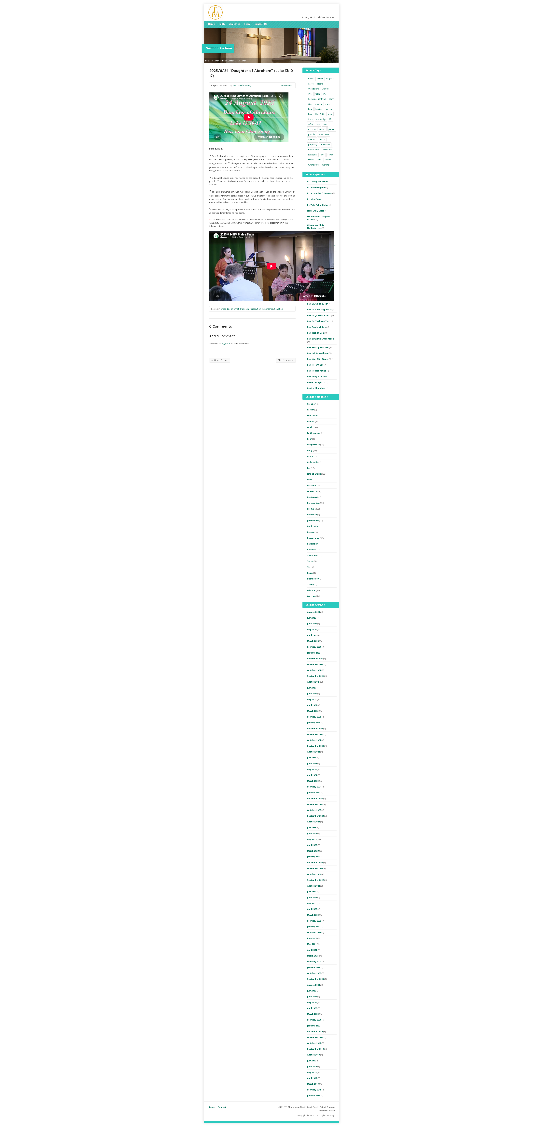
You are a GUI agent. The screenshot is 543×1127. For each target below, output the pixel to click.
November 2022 (315, 868)
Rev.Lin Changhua (316, 388)
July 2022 (311, 891)
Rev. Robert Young (316, 370)
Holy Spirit (320, 114)
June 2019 (312, 1066)
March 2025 (313, 711)
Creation (311, 404)
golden (318, 104)
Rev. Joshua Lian (315, 332)
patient (331, 129)
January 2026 (313, 652)
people (311, 134)
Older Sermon (286, 360)
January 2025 (313, 722)
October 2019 (314, 1043)
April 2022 (312, 909)
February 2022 (314, 920)
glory (331, 99)
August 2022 (313, 885)
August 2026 (313, 612)
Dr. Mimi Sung (314, 199)
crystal (320, 78)
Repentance (267, 309)
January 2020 (313, 1025)
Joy (308, 468)
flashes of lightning (317, 99)
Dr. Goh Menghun (316, 187)
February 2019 (314, 1089)
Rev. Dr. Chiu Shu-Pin (317, 303)
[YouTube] (334, 24)
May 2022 (311, 903)
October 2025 (314, 670)
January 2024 (313, 792)
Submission (313, 578)
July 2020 (311, 990)
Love (309, 479)
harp (310, 109)
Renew (310, 532)
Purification (313, 526)
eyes (310, 93)
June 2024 (312, 763)
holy (310, 114)
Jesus (310, 119)
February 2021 (314, 961)
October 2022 (314, 874)
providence (325, 144)
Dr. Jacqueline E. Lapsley (319, 193)
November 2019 (315, 1037)
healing (318, 109)
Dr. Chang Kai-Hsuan (317, 181)
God (310, 104)
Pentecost (312, 497)
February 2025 (314, 716)
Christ (311, 78)
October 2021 (314, 932)
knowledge (321, 119)
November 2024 (315, 734)
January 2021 (313, 967)
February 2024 (314, 786)
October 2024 (314, 740)
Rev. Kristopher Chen (317, 347)
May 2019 (311, 1072)
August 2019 (313, 1054)
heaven (328, 109)
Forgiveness (313, 444)
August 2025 (313, 681)
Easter (311, 83)
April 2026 (312, 635)
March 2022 (313, 915)
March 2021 (313, 955)
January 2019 (313, 1095)
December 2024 (315, 728)
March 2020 (313, 1014)
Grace (230, 60)
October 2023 (314, 810)
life (330, 119)
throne (328, 159)
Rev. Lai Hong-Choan (317, 353)
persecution (323, 134)
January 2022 (313, 926)
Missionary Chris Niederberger (315, 226)
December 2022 (315, 862)
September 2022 (315, 880)
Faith (222, 23)
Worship (311, 596)
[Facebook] (330, 24)
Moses (322, 129)
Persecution (255, 309)
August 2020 (313, 985)
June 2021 (312, 938)
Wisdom (311, 590)
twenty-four (313, 164)
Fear (309, 438)
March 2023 (313, 850)
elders (320, 83)
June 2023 (312, 833)
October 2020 (314, 973)
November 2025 (315, 664)
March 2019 (313, 1084)
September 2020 (315, 979)
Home (211, 23)
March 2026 (313, 641)
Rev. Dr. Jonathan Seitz (319, 315)
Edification (312, 415)
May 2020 (311, 1002)
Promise (311, 508)
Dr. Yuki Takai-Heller (317, 205)
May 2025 (311, 699)
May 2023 (311, 839)
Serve (310, 561)
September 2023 (315, 816)
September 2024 (315, 746)
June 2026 (312, 623)
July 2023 (311, 827)
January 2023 (313, 856)
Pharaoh (312, 139)
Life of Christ (233, 309)
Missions (311, 485)
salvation (312, 154)
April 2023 (312, 845)
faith (317, 93)
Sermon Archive (219, 60)
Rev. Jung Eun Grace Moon (320, 338)
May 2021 (311, 944)
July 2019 (311, 1060)
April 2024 (312, 775)
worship (326, 164)
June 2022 (312, 897)
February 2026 (314, 646)
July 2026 (311, 617)
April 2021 (312, 950)
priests (322, 139)
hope (330, 114)
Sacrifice (311, 549)
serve (322, 154)
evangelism (313, 88)
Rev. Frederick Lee (316, 327)
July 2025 (311, 687)
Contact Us (261, 23)
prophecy (312, 144)
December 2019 (315, 1031)
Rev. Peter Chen (315, 364)
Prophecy (312, 514)
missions (312, 129)
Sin (308, 567)
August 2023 (313, 821)
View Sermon (240, 60)
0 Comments (279, 85)
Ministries (234, 23)
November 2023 (315, 804)
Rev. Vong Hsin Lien (317, 376)
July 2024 (311, 757)
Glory (310, 450)
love (325, 124)
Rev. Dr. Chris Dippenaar (319, 309)
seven (330, 154)
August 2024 (313, 751)
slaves (311, 159)
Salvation (278, 309)
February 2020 (314, 1019)
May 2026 (311, 629)
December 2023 (315, 798)
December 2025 (315, 658)
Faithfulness (313, 433)
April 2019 (312, 1078)
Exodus (325, 88)
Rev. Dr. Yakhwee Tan (318, 321)
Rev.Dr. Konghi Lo (316, 382)
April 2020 (312, 1008)
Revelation (327, 149)
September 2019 (315, 1049)
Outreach (244, 309)
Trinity (310, 584)
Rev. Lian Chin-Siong (241, 85)
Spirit (319, 159)
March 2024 (313, 781)
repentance (313, 149)
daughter (330, 78)
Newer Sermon (219, 360)
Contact (222, 1107)
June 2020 (312, 996)
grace (327, 104)
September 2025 (315, 676)
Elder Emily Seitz (315, 210)
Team (247, 23)
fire (324, 93)
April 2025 (312, 705)
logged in (226, 343)
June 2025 (312, 693)
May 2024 (311, 769)
